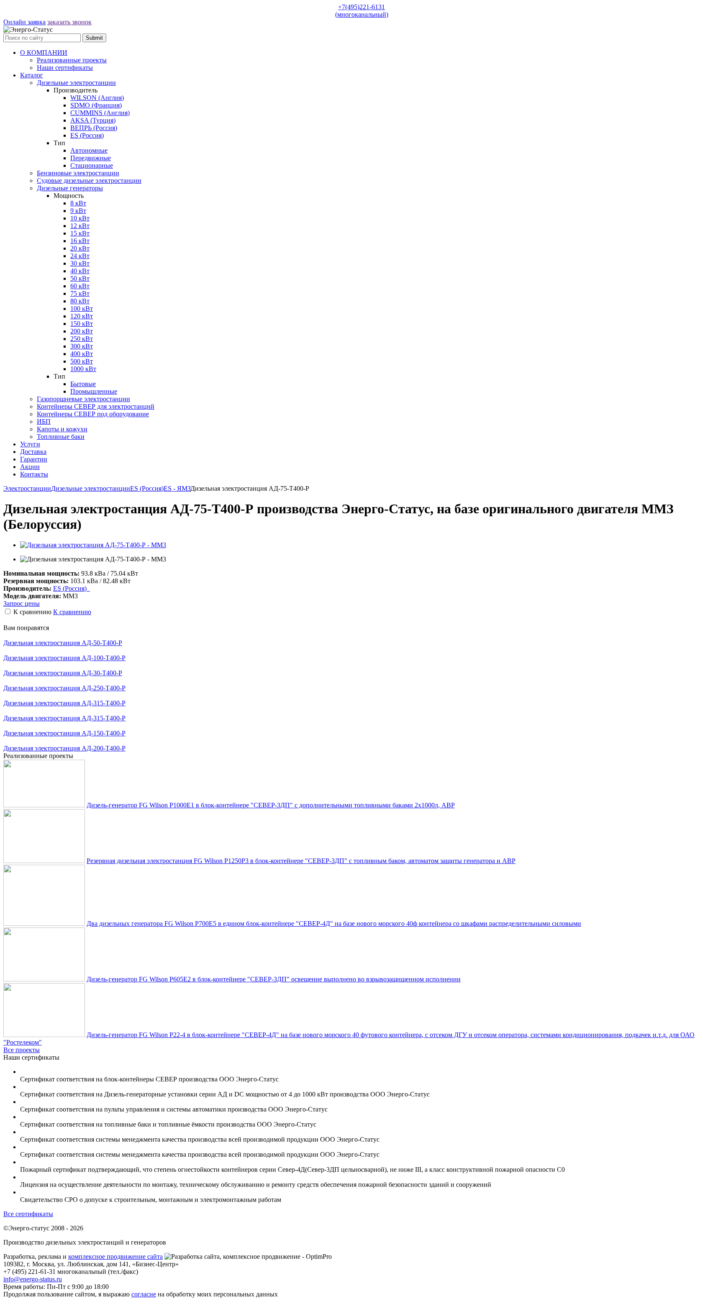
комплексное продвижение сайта (115, 1256)
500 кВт (81, 361)
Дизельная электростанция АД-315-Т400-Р (64, 703)
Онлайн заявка (24, 22)
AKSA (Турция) (92, 120)
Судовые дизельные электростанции (89, 180)
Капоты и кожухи (62, 429)
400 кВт (81, 353)
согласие (143, 1294)
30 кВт (80, 263)
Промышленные (93, 391)
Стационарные (91, 165)
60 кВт (80, 285)
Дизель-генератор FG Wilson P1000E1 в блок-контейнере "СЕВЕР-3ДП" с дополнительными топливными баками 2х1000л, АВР (271, 805)
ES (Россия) (87, 135)
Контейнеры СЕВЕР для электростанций (95, 406)
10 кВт (80, 218)
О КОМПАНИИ (43, 52)
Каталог (31, 75)
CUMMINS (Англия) (100, 112)
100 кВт (81, 308)
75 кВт (80, 293)
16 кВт (80, 240)
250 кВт (81, 338)
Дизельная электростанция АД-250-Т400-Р (64, 688)
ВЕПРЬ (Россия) (93, 127)
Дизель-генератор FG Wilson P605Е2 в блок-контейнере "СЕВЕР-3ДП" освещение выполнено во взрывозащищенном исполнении (274, 979)
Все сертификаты (28, 1213)
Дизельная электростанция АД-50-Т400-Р (62, 642)
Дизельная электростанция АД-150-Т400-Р (64, 733)
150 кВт (81, 323)
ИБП (44, 421)
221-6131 (361, 10)
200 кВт (81, 331)
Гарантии (33, 459)
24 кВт (80, 255)
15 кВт (80, 233)
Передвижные (90, 157)
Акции (30, 466)
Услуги (30, 444)
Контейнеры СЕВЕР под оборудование (93, 414)
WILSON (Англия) (97, 97)
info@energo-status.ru (32, 1279)
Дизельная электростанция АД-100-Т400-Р (64, 657)
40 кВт (80, 270)
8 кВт (78, 203)
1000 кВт (83, 368)
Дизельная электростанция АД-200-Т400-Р (64, 748)
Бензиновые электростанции (78, 173)
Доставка (33, 451)
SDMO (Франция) (96, 105)
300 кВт (81, 346)
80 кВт (80, 301)
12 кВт (80, 225)
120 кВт (81, 316)
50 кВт (80, 278)
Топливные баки (61, 436)
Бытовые (83, 383)
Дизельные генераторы (70, 188)
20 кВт (80, 248)
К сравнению (72, 611)
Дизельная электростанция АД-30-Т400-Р (62, 672)
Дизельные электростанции (76, 82)
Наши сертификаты (65, 67)
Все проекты (21, 1049)
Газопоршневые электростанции (83, 398)
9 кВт (78, 210)
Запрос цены (21, 603)
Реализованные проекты (72, 60)
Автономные (89, 150)
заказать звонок (69, 22)
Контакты (34, 474)
